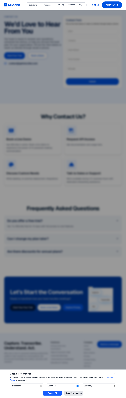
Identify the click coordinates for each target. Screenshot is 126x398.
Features (47, 5)
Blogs (81, 5)
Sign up (95, 5)
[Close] (115, 373)
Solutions (33, 5)
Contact (71, 5)
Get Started (112, 5)
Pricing (61, 5)
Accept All (52, 393)
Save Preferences (74, 393)
